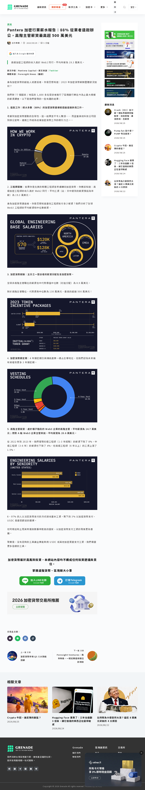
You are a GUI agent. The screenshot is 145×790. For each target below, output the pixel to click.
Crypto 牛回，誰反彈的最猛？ (123, 147)
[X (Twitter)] (15, 769)
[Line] (17, 638)
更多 (103, 7)
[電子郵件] (10, 638)
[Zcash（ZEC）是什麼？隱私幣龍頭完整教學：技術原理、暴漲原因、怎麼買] (108, 112)
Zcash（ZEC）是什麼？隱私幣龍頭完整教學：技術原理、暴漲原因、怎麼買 (123, 114)
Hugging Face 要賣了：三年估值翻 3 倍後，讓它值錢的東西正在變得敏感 (124, 165)
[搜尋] (124, 7)
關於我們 (76, 752)
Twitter (53, 70)
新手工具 (73, 7)
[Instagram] (115, 2)
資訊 (9, 24)
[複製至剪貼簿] (33, 638)
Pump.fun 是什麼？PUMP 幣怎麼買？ (124, 132)
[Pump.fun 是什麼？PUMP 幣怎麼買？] (108, 132)
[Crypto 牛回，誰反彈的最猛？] (108, 147)
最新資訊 (41, 7)
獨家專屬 (56, 7)
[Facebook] (115, 7)
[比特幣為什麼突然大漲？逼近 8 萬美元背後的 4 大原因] (108, 183)
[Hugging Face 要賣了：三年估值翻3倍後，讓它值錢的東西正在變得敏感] (108, 162)
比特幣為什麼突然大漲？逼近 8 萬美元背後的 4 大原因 (124, 184)
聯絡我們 (76, 756)
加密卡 (89, 7)
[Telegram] (115, 12)
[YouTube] (25, 769)
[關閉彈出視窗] (141, 753)
